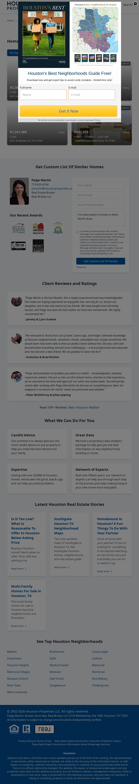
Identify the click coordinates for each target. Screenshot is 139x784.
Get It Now (68, 111)
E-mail (72, 87)
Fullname (26, 87)
